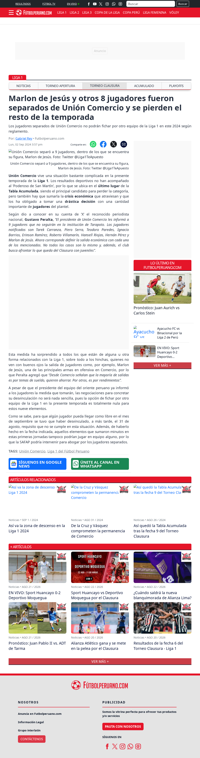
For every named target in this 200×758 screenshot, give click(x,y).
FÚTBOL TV (48, 3)
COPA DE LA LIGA (107, 12)
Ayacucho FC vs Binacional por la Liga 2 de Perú (169, 332)
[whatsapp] (130, 745)
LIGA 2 (74, 12)
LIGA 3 (87, 12)
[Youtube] (95, 4)
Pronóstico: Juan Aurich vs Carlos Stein (156, 310)
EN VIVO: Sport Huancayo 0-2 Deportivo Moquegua (168, 354)
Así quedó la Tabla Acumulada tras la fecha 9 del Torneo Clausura (160, 531)
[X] (100, 4)
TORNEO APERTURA (60, 86)
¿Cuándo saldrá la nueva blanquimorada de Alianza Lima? (162, 595)
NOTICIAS (23, 86)
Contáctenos (32, 739)
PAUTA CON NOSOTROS (123, 726)
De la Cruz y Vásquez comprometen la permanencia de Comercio (98, 531)
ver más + (162, 365)
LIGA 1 (62, 12)
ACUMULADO (144, 86)
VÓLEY (174, 12)
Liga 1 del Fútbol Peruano (68, 451)
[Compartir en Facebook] (103, 144)
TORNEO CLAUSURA (105, 86)
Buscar (182, 4)
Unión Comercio (32, 451)
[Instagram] (107, 4)
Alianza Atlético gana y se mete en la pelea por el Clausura (98, 645)
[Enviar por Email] (123, 144)
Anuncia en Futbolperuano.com (40, 714)
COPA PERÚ (131, 12)
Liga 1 (17, 77)
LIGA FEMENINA (154, 12)
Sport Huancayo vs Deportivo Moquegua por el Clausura (97, 595)
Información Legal (31, 722)
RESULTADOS (23, 3)
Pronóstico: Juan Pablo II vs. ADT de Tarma (37, 645)
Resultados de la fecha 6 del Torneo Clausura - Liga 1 (158, 645)
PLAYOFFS (176, 86)
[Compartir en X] (113, 144)
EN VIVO (72, 3)
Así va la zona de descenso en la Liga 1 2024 (37, 528)
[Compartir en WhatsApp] (93, 144)
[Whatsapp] (113, 4)
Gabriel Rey (23, 138)
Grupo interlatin (29, 730)
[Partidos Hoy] (120, 4)
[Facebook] (88, 4)
